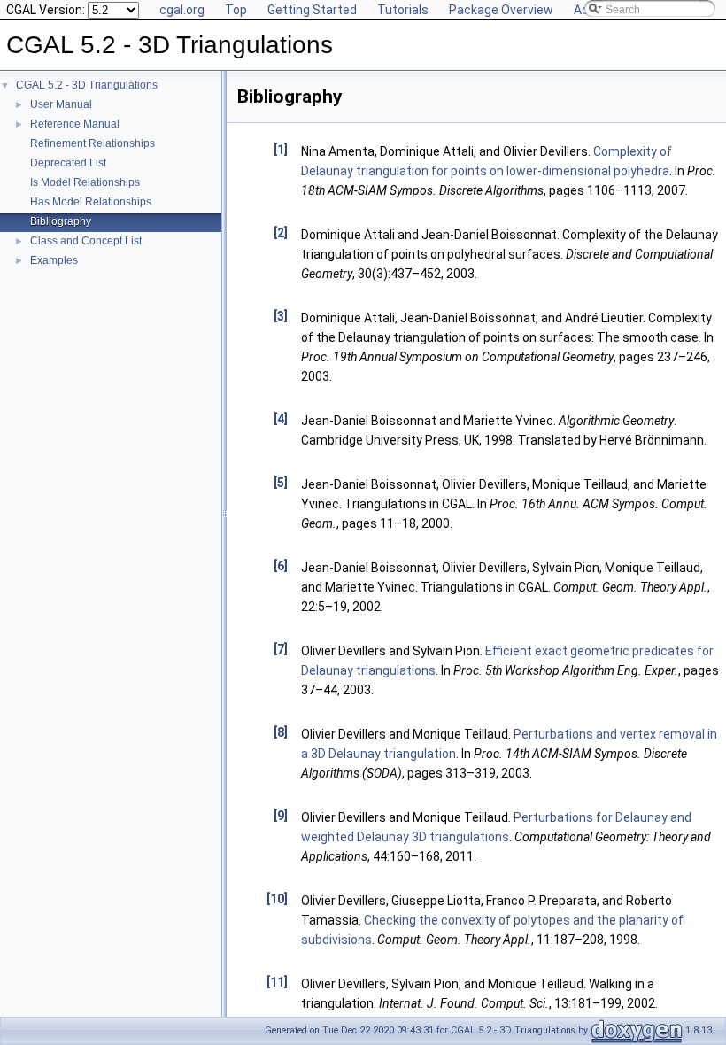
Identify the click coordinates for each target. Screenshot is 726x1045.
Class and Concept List (86, 241)
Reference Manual (75, 124)
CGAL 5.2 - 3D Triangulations (87, 85)
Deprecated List (68, 163)
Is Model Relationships (85, 182)
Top (236, 10)
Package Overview (501, 10)
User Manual (61, 104)
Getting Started (312, 10)
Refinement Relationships (92, 143)
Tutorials (403, 10)
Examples (54, 260)
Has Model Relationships (90, 202)
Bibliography (60, 221)
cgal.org (182, 10)
